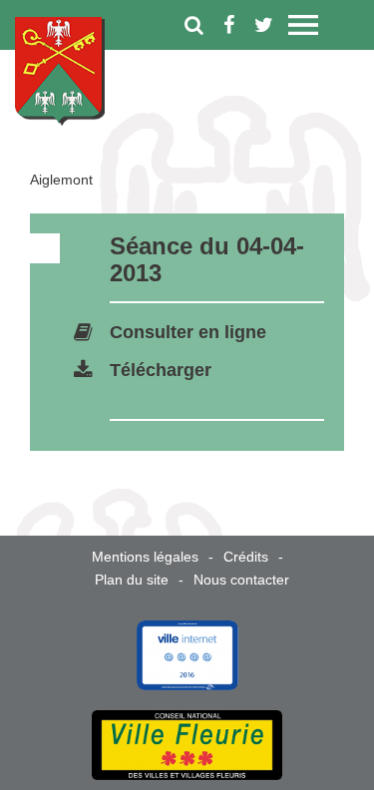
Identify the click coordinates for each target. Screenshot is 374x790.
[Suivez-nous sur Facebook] (228, 25)
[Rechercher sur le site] (194, 25)
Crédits (245, 557)
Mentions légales (145, 557)
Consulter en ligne (188, 332)
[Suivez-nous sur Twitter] (263, 25)
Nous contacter (241, 580)
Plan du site (132, 580)
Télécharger (160, 370)
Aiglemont (61, 180)
